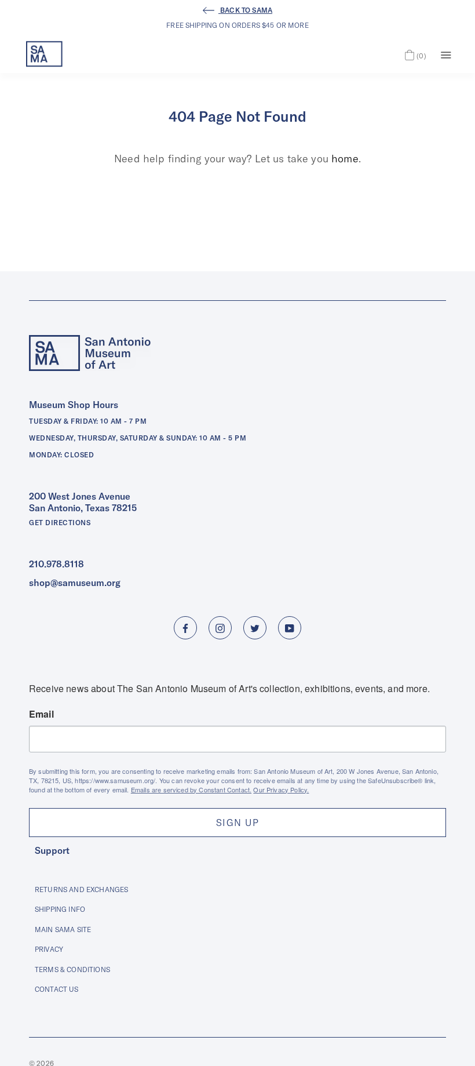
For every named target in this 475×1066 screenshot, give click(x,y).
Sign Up (237, 822)
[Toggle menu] (446, 54)
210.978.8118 (56, 564)
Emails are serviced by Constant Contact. (191, 789)
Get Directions (59, 522)
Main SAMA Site (63, 929)
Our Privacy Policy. (281, 789)
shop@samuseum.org (74, 582)
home (345, 158)
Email (41, 714)
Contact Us (57, 989)
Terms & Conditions (72, 969)
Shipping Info (60, 909)
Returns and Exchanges (81, 889)
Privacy (49, 949)
